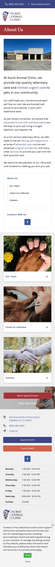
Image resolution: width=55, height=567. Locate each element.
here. (39, 550)
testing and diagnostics (34, 140)
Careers (13, 200)
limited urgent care (31, 87)
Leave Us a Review (19, 193)
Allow (27, 555)
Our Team (14, 185)
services (14, 151)
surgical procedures (26, 148)
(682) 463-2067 (27, 403)
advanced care (23, 144)
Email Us (13, 431)
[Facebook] (27, 222)
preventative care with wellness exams (25, 122)
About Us (12, 178)
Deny (27, 561)
